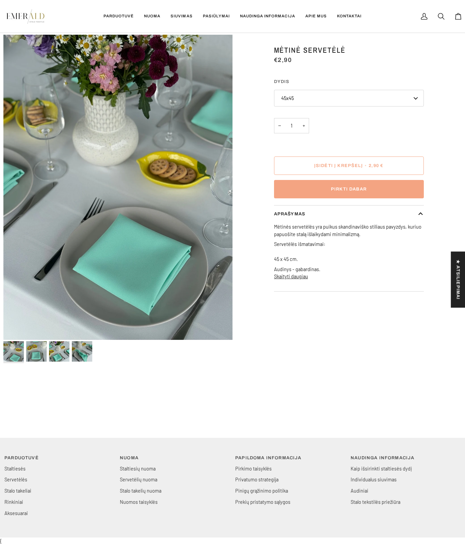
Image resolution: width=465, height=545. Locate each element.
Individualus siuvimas (374, 479)
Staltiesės (15, 468)
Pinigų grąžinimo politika (261, 491)
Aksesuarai (16, 513)
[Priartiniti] (118, 187)
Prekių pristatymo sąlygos (262, 502)
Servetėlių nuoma (138, 479)
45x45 (287, 98)
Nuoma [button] (129, 458)
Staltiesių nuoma (138, 468)
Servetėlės (15, 479)
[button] (118, 16)
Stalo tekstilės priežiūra (375, 502)
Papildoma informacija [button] (268, 458)
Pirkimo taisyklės (253, 468)
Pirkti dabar (349, 189)
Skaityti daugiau (291, 276)
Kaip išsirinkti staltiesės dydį (381, 468)
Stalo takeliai (17, 491)
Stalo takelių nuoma (140, 491)
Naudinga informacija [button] (382, 458)
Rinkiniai (13, 502)
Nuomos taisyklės (139, 502)
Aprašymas (290, 214)
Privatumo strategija (256, 479)
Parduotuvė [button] (21, 458)
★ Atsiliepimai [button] (457, 279)
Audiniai (359, 491)
